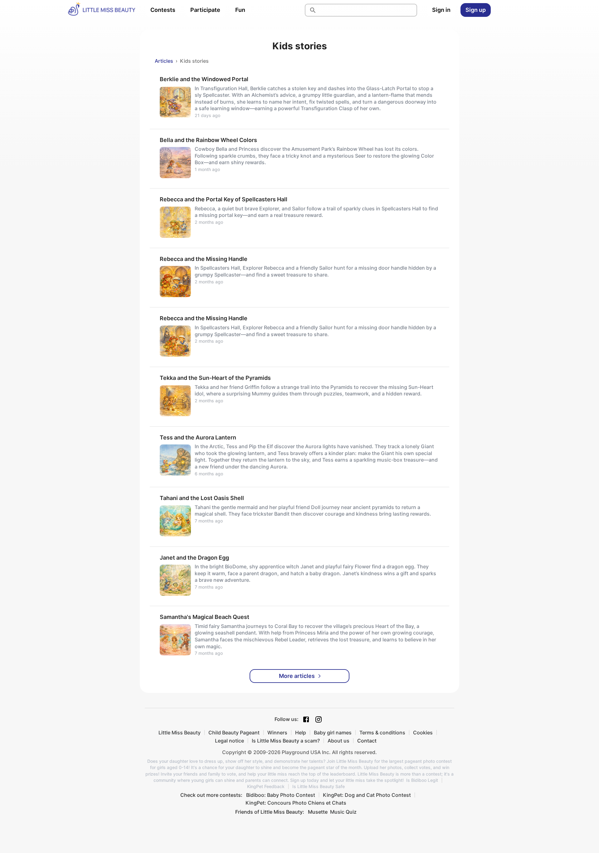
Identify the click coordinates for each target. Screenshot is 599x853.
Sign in (441, 10)
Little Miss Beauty (179, 732)
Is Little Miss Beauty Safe (318, 786)
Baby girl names (333, 732)
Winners (277, 732)
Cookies (423, 732)
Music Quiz (343, 811)
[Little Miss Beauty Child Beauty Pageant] (101, 10)
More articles (297, 676)
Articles (164, 61)
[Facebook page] (306, 719)
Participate (205, 10)
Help (300, 732)
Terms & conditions (382, 732)
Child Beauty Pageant (234, 732)
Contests (162, 10)
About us (338, 740)
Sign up (475, 10)
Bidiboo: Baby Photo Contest (280, 794)
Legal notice (229, 740)
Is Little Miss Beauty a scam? (286, 740)
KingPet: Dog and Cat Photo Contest (367, 794)
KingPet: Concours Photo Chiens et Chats (296, 802)
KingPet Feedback (266, 786)
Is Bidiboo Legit (422, 780)
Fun (240, 10)
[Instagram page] (318, 719)
